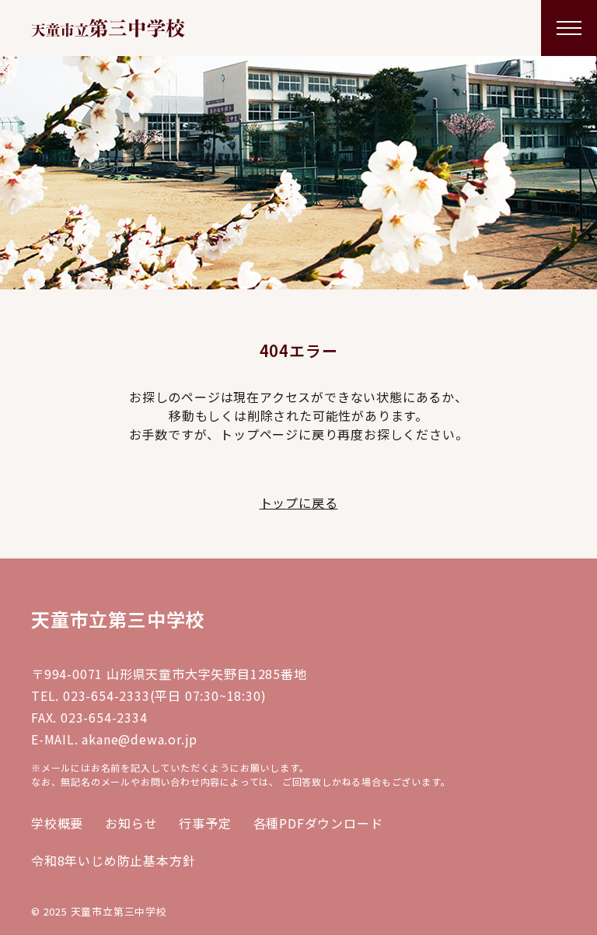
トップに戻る (299, 502)
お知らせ (131, 823)
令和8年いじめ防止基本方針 (113, 860)
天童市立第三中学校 (117, 618)
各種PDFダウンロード (318, 823)
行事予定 (205, 823)
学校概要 (57, 823)
